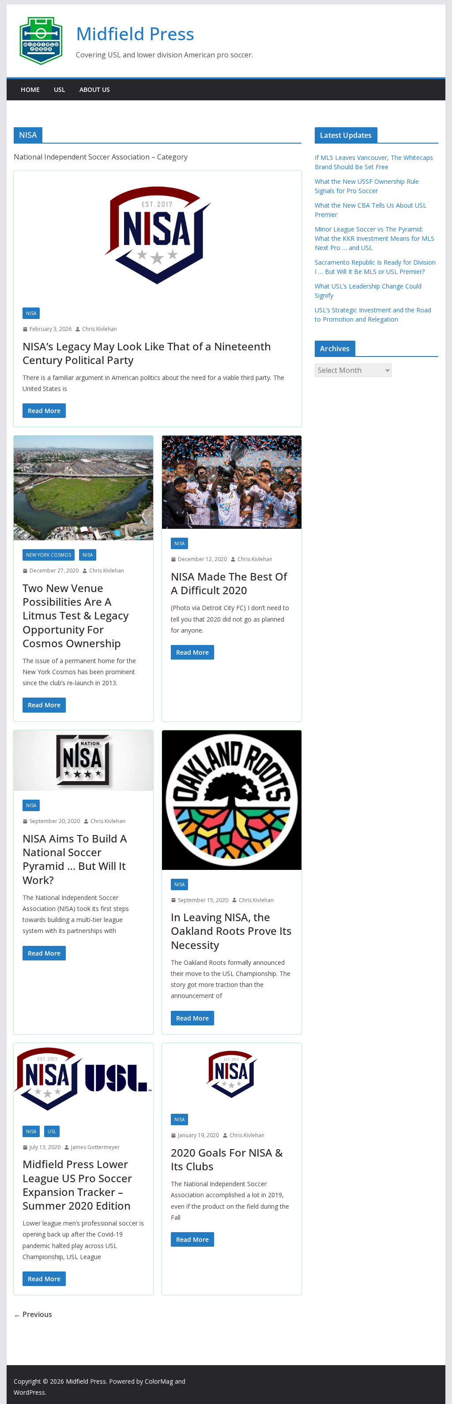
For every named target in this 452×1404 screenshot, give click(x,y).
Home (30, 89)
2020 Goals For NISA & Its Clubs (227, 1159)
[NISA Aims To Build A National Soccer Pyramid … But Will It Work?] (83, 760)
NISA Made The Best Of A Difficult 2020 (229, 583)
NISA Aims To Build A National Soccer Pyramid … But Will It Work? (75, 859)
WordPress (29, 1392)
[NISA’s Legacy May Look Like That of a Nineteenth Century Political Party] (157, 235)
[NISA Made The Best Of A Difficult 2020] (231, 482)
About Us (94, 89)
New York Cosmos (48, 555)
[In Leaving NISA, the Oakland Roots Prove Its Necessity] (231, 800)
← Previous (33, 1314)
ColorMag (159, 1381)
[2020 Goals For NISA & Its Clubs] (231, 1074)
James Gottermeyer (95, 1147)
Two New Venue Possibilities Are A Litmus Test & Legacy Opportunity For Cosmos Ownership (75, 615)
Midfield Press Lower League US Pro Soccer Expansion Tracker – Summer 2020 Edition (77, 1185)
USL (59, 89)
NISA (31, 313)
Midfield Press (135, 33)
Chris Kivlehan (99, 329)
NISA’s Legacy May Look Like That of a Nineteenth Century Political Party (147, 353)
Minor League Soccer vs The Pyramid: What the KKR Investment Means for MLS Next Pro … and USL (374, 238)
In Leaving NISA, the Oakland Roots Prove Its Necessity (231, 931)
